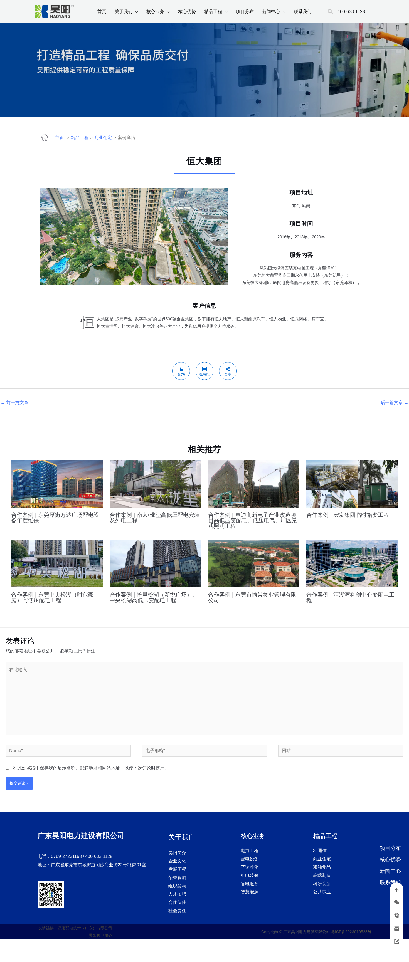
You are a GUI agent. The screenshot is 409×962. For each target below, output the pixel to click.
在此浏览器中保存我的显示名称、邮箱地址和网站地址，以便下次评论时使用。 (91, 768)
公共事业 (322, 891)
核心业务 (155, 11)
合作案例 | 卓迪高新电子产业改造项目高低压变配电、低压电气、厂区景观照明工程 (252, 520)
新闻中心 (271, 11)
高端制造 (322, 875)
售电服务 (249, 883)
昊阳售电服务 (100, 935)
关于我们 (123, 11)
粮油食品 (322, 867)
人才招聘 (177, 894)
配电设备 (249, 859)
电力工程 (249, 850)
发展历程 (177, 869)
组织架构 (177, 886)
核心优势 (187, 11)
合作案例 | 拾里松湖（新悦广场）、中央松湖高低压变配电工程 (154, 597)
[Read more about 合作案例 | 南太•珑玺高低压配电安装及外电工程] (155, 483)
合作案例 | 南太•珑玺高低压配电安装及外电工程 (155, 517)
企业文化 (177, 861)
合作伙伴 (177, 902)
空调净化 (249, 867)
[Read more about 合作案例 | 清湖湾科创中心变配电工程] (352, 563)
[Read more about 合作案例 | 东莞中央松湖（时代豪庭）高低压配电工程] (57, 563)
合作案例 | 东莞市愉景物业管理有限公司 (252, 597)
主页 (59, 137)
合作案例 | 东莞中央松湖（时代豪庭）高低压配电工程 (52, 597)
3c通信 (320, 850)
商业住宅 (103, 137)
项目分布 (245, 11)
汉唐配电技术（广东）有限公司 (85, 928)
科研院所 (322, 883)
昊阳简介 (177, 852)
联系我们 (303, 11)
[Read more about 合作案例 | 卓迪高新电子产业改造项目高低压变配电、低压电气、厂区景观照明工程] (254, 483)
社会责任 (177, 910)
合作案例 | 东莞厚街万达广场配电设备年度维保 (55, 517)
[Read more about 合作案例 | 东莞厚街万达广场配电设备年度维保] (57, 483)
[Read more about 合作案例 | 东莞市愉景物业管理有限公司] (254, 563)
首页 (101, 11)
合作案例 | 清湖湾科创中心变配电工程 (350, 597)
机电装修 (249, 875)
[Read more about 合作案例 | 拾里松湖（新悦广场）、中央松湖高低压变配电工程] (155, 563)
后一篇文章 (394, 402)
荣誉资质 (177, 877)
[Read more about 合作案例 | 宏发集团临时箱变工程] (352, 483)
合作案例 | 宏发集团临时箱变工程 (347, 515)
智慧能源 (249, 891)
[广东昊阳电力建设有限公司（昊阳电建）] (54, 11)
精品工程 (213, 11)
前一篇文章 (14, 402)
